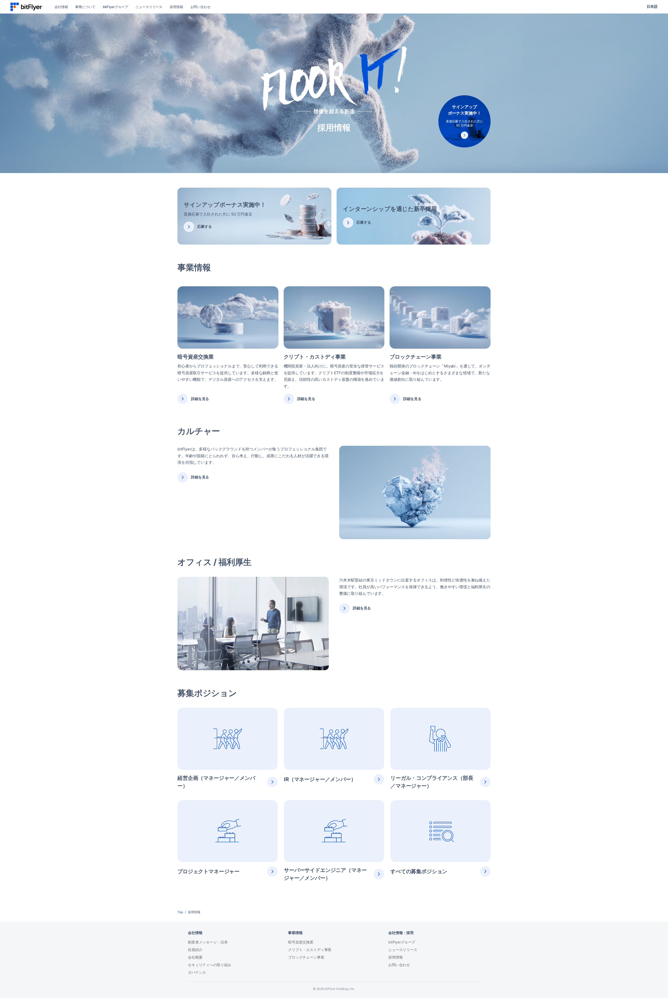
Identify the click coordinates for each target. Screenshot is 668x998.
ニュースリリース (402, 949)
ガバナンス (197, 972)
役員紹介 (195, 949)
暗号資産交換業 (300, 942)
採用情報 (395, 957)
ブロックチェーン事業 (306, 957)
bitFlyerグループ (401, 942)
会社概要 (195, 957)
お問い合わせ (399, 965)
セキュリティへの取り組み (209, 965)
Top (180, 912)
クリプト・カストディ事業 (309, 949)
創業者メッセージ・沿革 (208, 942)
